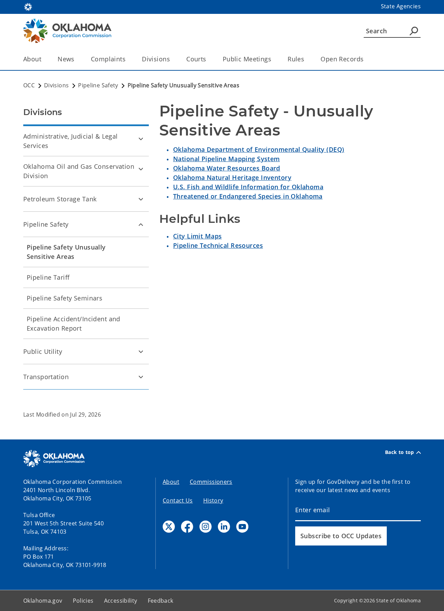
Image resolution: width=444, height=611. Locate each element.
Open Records (342, 59)
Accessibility (120, 600)
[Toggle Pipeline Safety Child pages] (141, 224)
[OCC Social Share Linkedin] (224, 527)
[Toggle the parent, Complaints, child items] (128, 59)
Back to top (399, 452)
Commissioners (211, 482)
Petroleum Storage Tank (59, 199)
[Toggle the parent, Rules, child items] (306, 59)
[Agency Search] (414, 31)
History (213, 500)
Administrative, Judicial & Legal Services (70, 141)
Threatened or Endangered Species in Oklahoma (248, 196)
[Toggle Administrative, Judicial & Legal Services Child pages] (141, 139)
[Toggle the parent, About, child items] (43, 59)
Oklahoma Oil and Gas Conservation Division (78, 171)
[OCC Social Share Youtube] (242, 527)
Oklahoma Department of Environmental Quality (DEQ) (258, 149)
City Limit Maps (197, 236)
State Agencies (401, 6)
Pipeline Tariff (48, 277)
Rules (296, 59)
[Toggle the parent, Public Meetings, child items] (273, 59)
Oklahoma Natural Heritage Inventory (232, 177)
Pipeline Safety (45, 224)
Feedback (160, 600)
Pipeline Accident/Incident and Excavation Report (73, 323)
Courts (196, 59)
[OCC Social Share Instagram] (205, 527)
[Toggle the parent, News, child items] (77, 59)
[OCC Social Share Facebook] (187, 527)
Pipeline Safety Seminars (64, 298)
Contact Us (178, 500)
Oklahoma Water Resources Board (226, 168)
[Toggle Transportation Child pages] (141, 377)
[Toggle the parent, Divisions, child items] (172, 59)
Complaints (108, 59)
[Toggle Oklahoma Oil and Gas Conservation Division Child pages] (141, 169)
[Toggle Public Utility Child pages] (141, 351)
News (66, 59)
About (32, 59)
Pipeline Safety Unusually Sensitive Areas (66, 252)
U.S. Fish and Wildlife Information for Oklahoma (248, 187)
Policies (83, 600)
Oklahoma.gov (42, 600)
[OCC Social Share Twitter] (169, 527)
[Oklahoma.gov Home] (28, 6)
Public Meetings (247, 59)
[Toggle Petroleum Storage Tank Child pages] (141, 199)
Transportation (46, 377)
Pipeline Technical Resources (218, 245)
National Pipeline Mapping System (226, 159)
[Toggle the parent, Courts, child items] (208, 59)
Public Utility (42, 351)
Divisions (156, 59)
